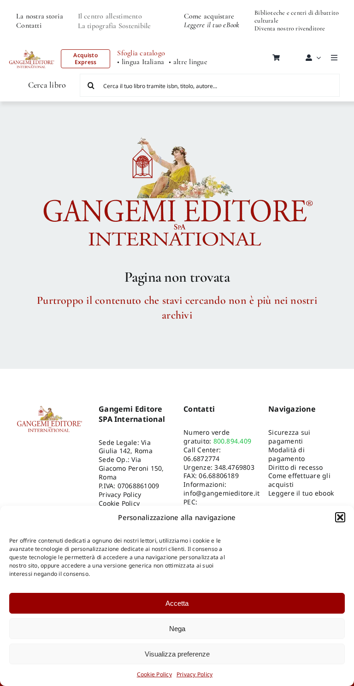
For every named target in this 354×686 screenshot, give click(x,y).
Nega (177, 629)
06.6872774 (201, 458)
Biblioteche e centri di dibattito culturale (296, 16)
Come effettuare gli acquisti (299, 480)
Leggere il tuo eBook (212, 25)
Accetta (177, 603)
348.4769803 (234, 467)
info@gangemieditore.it (221, 493)
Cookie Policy (154, 674)
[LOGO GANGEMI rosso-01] (32, 47)
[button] (340, 517)
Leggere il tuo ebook (301, 493)
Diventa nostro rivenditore (289, 28)
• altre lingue (188, 62)
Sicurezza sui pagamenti (289, 436)
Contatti (28, 25)
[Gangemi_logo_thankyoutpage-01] (177, 133)
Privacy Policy (194, 674)
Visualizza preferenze (177, 654)
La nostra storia (39, 16)
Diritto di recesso (295, 467)
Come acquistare (209, 16)
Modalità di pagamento (286, 454)
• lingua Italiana (140, 62)
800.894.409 (232, 441)
